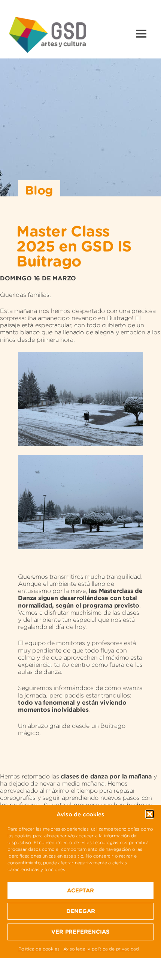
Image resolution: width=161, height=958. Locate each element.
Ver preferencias (80, 931)
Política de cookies (39, 949)
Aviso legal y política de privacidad (101, 949)
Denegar (80, 911)
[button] (150, 814)
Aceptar (80, 890)
